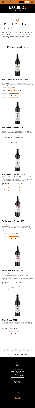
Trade (17, 390)
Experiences (17, 362)
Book (13, 2)
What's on (17, 364)
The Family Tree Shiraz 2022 (14, 127)
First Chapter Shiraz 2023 (13, 221)
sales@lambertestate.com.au (17, 376)
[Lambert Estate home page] (17, 9)
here (27, 34)
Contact (17, 365)
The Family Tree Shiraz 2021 (14, 174)
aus (22, 2)
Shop (27, 2)
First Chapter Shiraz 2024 (13, 270)
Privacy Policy (17, 393)
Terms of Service (17, 392)
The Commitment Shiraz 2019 (15, 79)
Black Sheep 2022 (9, 320)
